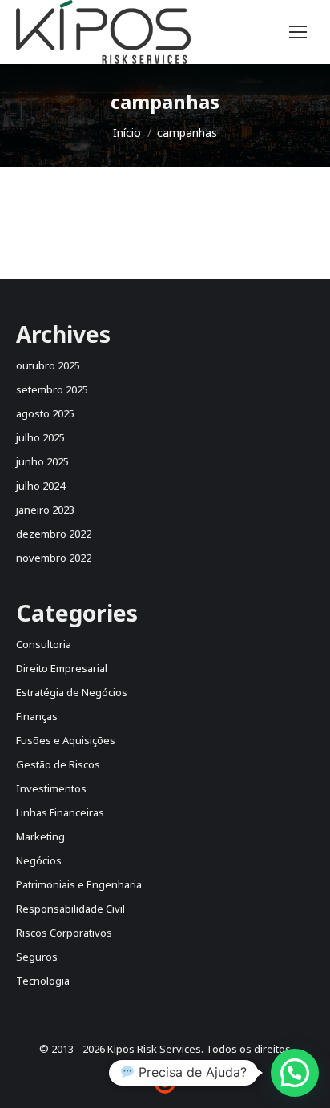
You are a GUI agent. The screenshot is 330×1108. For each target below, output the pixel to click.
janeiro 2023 (45, 509)
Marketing (40, 836)
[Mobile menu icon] (298, 32)
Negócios (39, 860)
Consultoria (43, 644)
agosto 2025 (45, 413)
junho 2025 (42, 461)
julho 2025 (40, 437)
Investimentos (51, 788)
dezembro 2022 (53, 533)
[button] (295, 1073)
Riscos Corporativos (64, 932)
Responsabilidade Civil (70, 908)
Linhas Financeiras (60, 812)
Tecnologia (43, 980)
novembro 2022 (53, 557)
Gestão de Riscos (58, 764)
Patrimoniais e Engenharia (79, 884)
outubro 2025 (48, 365)
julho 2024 (40, 485)
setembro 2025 (52, 389)
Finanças (37, 716)
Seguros (37, 956)
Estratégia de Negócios (71, 692)
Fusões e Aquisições (65, 740)
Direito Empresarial (61, 668)
